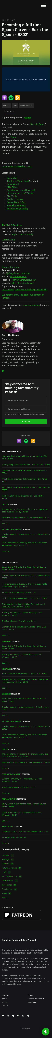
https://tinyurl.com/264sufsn (20, 193)
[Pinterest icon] (28, 1015)
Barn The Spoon (10, 335)
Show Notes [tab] (9, 111)
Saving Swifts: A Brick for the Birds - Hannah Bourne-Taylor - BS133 (24, 568)
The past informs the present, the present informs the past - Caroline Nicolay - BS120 (25, 510)
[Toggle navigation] (43, 6)
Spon (13, 137)
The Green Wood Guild (18, 181)
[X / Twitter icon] (3, 1015)
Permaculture (9, 799)
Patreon (27, 117)
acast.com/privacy (31, 305)
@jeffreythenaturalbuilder (18, 273)
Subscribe (26, 421)
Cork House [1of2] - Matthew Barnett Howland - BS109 (25, 831)
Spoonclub (12, 178)
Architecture (9, 889)
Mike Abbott (12, 187)
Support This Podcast (36, 999)
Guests (30, 995)
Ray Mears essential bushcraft (21, 190)
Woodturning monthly (17, 208)
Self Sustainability (11, 774)
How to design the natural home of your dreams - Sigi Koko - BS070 (24, 457)
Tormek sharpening (16, 205)
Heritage (6, 669)
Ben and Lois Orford (16, 202)
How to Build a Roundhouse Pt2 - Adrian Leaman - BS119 (26, 517)
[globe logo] (3, 370)
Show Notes (32, 1002)
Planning (6, 641)
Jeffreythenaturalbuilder (24, 279)
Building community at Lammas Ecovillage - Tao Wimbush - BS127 (22, 613)
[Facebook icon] (13, 1015)
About (4, 999)
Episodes (5, 995)
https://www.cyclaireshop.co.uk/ (17, 166)
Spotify (30, 234)
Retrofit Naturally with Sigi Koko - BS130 (18, 592)
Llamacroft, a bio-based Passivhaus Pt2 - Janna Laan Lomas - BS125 (24, 628)
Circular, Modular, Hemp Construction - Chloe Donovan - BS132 (26, 535)
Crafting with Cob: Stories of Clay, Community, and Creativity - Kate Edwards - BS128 (23, 605)
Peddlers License (15, 199)
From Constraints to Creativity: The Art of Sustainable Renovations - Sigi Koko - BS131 (24, 544)
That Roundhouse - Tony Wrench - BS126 (19, 621)
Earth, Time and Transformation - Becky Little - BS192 (24, 598)
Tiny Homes (7, 827)
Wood (6, 893)
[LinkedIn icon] (23, 1015)
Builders (6, 694)
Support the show (10, 267)
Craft (5, 504)
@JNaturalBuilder (18, 276)
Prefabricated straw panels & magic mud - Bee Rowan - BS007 (25, 480)
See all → (6, 523)
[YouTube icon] (18, 1015)
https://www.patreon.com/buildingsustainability (24, 289)
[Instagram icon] (8, 1015)
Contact (5, 1005)
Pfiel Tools (12, 196)
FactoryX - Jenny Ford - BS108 (14, 837)
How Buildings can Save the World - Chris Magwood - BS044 (24, 471)
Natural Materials (11, 529)
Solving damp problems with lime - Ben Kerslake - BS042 (26, 464)
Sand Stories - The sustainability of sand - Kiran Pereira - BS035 (26, 488)
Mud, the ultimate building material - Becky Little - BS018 (23, 497)
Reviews (5, 1002)
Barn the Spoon (37, 124)
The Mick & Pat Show (12, 225)
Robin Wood (13, 184)
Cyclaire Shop (8, 239)
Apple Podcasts (19, 234)
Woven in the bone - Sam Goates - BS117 (19, 787)
